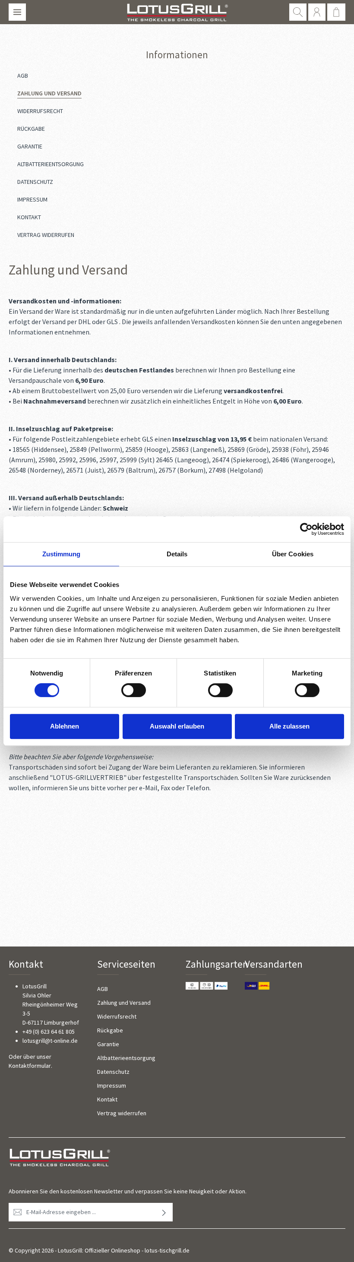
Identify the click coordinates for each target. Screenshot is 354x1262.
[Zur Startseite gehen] (177, 12)
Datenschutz (113, 1072)
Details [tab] (177, 554)
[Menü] (17, 12)
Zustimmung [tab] (61, 554)
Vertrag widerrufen (121, 1113)
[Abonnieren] (164, 1212)
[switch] (133, 690)
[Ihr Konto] (317, 12)
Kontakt (107, 1099)
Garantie (108, 1044)
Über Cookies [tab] (292, 554)
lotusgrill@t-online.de (50, 1040)
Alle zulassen (289, 726)
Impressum (111, 1085)
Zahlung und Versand (124, 1002)
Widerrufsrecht (116, 1016)
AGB (102, 989)
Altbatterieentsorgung (126, 1058)
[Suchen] (298, 12)
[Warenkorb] (336, 12)
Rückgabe (110, 1030)
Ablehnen (64, 726)
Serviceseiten (126, 964)
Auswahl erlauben (177, 726)
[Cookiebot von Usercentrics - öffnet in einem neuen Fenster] (306, 529)
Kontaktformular (30, 1066)
